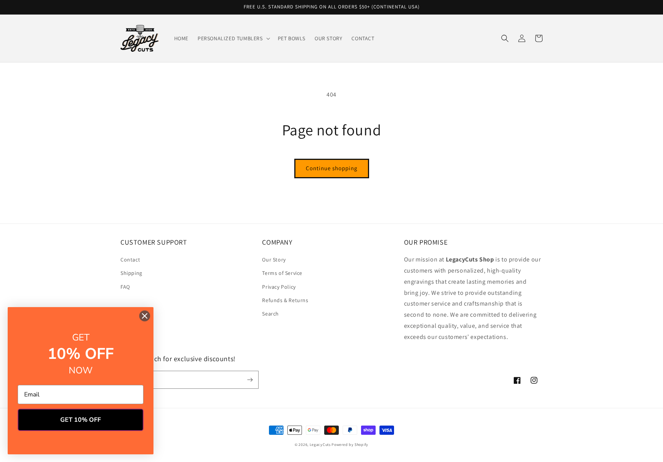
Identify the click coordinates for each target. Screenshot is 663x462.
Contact (130, 259)
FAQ (125, 286)
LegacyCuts (320, 444)
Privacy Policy (278, 286)
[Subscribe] (249, 380)
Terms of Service (282, 273)
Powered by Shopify (350, 444)
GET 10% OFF (80, 420)
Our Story (273, 259)
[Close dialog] (144, 316)
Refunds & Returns (285, 300)
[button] (233, 38)
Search (270, 313)
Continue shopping (332, 168)
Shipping (131, 273)
